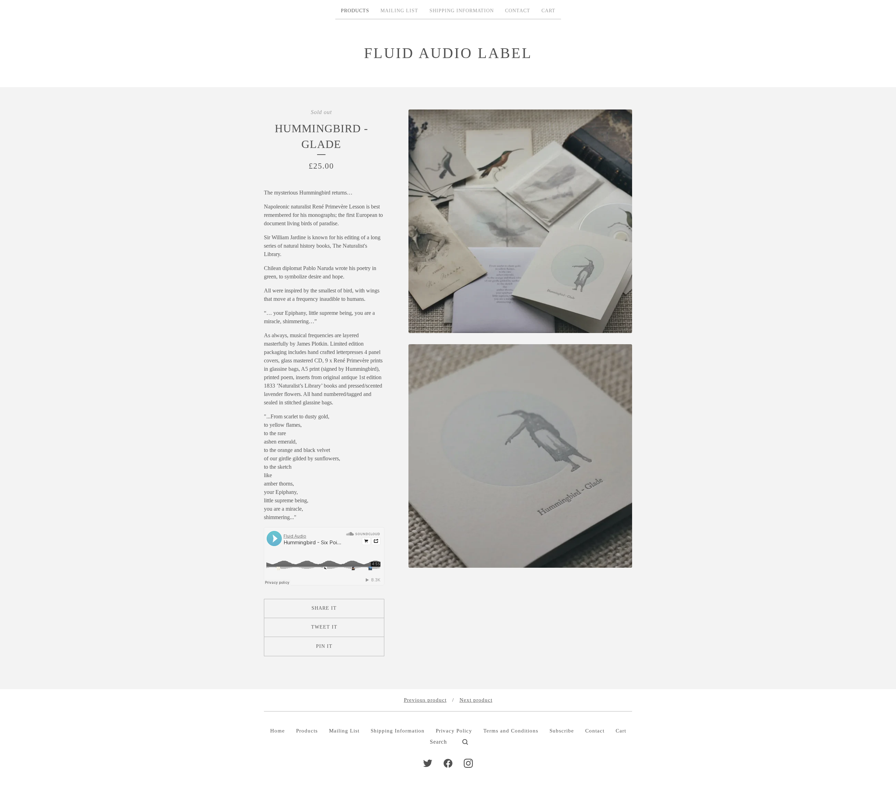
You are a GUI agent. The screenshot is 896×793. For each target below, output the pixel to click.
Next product (476, 700)
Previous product (425, 700)
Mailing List (399, 10)
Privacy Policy (454, 731)
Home (277, 731)
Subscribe (562, 731)
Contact (517, 10)
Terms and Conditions (510, 731)
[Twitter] (428, 763)
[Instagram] (468, 763)
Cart (548, 10)
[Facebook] (448, 763)
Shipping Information (461, 10)
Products (355, 10)
